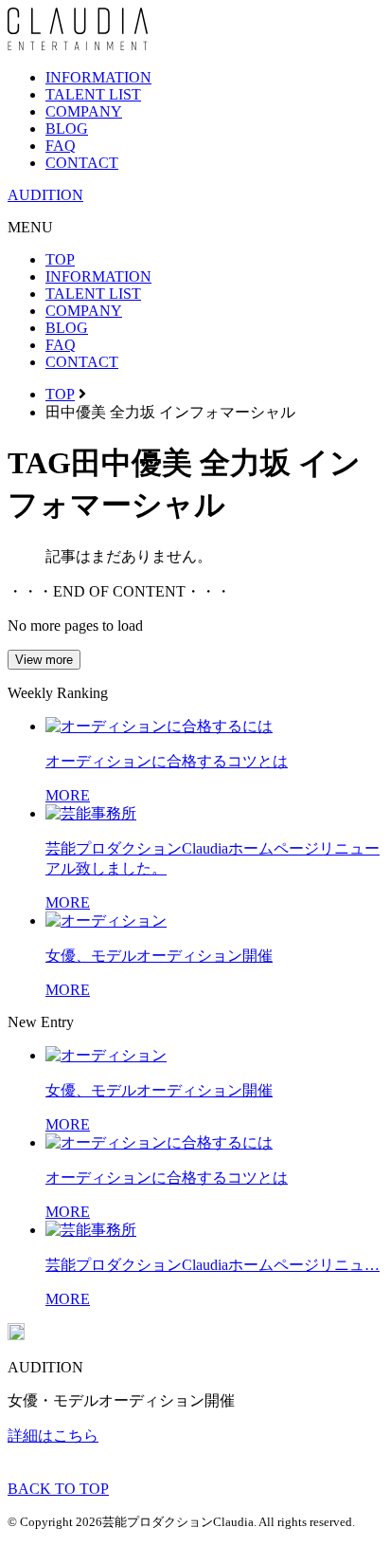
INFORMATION (98, 77)
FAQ (60, 146)
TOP (60, 259)
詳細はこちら (53, 1435)
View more (44, 660)
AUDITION (45, 195)
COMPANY (83, 111)
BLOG (66, 128)
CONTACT (81, 163)
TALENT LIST (93, 94)
